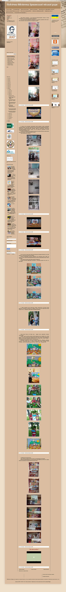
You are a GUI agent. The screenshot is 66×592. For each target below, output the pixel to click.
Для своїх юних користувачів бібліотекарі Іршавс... (11, 106)
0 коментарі (22, 121)
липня (9, 94)
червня (9, 93)
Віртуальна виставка (9, 12)
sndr (43, 581)
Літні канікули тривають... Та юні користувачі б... (12, 111)
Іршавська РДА (10, 60)
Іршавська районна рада (11, 59)
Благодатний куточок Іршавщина (20, 12)
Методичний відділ (16, 9)
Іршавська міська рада (11, 58)
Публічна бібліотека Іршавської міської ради (32, 4)
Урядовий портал (10, 63)
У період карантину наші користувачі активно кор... (12, 103)
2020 (8, 88)
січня (9, 89)
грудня (9, 118)
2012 (8, 78)
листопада (10, 117)
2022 (8, 121)
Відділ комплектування (25, 9)
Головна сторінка (9, 9)
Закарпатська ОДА (10, 61)
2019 (8, 87)
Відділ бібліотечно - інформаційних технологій (46, 9)
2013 (8, 79)
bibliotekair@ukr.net (12, 21)
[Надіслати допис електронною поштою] (19, 121)
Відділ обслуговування (33, 9)
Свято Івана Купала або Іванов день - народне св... (11, 100)
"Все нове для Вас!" (11, 95)
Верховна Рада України (11, 62)
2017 (8, 84)
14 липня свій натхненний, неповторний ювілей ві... (12, 109)
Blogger (49, 581)
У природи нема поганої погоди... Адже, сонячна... (11, 98)
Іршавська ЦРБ (31, 121)
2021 (8, 120)
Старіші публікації (46, 569)
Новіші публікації (21, 569)
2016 (8, 83)
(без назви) (12, 166)
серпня (9, 113)
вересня (9, 114)
